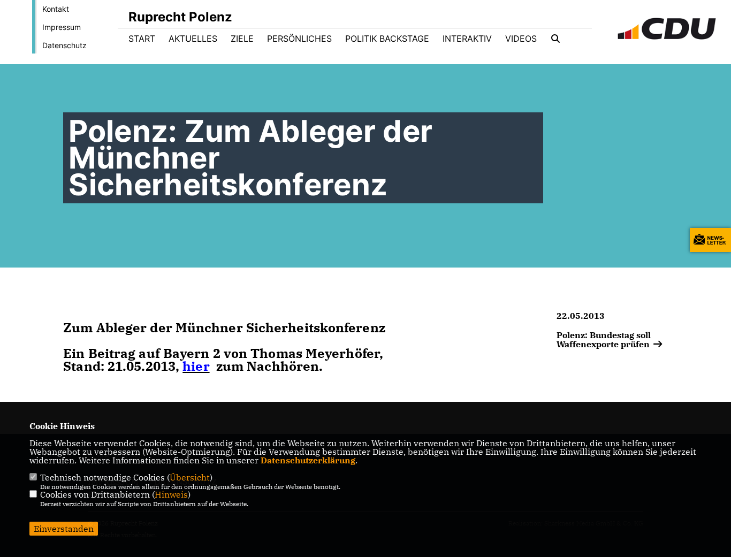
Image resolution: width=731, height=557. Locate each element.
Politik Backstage (387, 38)
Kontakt (55, 8)
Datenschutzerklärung (308, 460)
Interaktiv (467, 38)
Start (141, 38)
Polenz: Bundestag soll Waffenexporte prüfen (604, 339)
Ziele (242, 38)
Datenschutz (64, 45)
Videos (521, 38)
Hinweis (171, 494)
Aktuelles (193, 38)
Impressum (61, 27)
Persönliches (299, 38)
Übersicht (190, 477)
